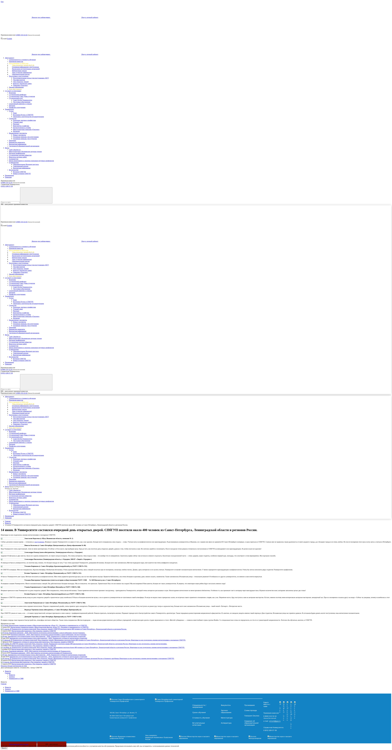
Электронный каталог (20, 166)
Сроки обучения (199, 712)
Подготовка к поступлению (18, 76)
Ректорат (16, 124)
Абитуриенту (9, 58)
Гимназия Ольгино (251, 716)
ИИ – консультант (52, 744)
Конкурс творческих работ (22, 83)
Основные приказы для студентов (25, 139)
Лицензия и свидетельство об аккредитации (28, 116)
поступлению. (40, 542)
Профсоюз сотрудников (17, 107)
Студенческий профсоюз (17, 94)
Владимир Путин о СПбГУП (23, 115)
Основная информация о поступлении (25, 67)
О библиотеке (14, 162)
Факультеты (226, 705)
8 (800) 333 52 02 (6, 182)
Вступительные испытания (198, 724)
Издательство (13, 170)
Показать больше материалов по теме (14, 666)
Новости (8, 523)
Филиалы (16, 131)
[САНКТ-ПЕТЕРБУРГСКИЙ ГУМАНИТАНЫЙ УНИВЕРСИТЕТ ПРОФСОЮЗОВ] (150, 700)
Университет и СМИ (16, 678)
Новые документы (19, 135)
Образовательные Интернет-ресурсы (26, 164)
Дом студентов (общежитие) (22, 72)
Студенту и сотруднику (13, 91)
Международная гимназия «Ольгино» (26, 129)
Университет (9, 109)
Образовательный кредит (21, 74)
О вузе (11, 111)
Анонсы (12, 677)
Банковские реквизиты (17, 142)
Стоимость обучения (201, 718)
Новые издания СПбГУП (22, 173)
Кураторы (12, 93)
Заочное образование (16, 87)
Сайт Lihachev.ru (15, 150)
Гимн (15, 113)
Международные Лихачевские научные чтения (25, 151)
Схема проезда (250, 710)
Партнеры (12, 140)
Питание (12, 105)
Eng (2, 2)
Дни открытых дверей (21, 82)
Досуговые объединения (21, 102)
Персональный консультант (18, 744)
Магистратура (226, 718)
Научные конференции (17, 153)
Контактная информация (17, 144)
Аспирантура (13, 159)
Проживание (9, 175)
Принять (4, 748)
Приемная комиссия (16, 61)
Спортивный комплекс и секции (20, 104)
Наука (7, 148)
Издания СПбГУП (19, 172)
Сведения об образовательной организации (24, 146)
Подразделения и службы (22, 128)
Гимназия (8, 177)
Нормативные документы (18, 133)
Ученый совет (18, 122)
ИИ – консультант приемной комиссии (14, 204)
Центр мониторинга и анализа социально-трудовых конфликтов (31, 161)
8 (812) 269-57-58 (7, 186)
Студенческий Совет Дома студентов (22, 96)
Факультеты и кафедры (21, 126)
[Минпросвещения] (272, 737)
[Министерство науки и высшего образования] (210, 737)
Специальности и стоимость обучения (22, 60)
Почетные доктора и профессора (24, 120)
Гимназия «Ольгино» (20, 85)
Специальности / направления (199, 706)
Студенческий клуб (16, 98)
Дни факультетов (19, 80)
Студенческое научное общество (20, 155)
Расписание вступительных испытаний (26, 69)
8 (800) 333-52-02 (21, 35)
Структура (12, 118)
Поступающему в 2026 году (18, 63)
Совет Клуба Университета (22, 100)
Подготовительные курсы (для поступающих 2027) (31, 78)
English (9, 39)
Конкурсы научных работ (18, 157)
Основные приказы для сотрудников (26, 137)
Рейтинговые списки (19, 71)
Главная (7, 521)
